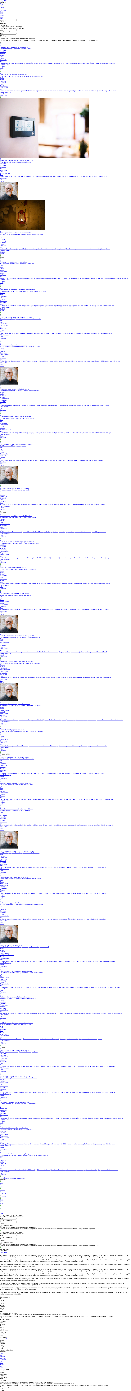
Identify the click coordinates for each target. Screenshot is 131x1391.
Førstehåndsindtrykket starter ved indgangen (12, 1178)
